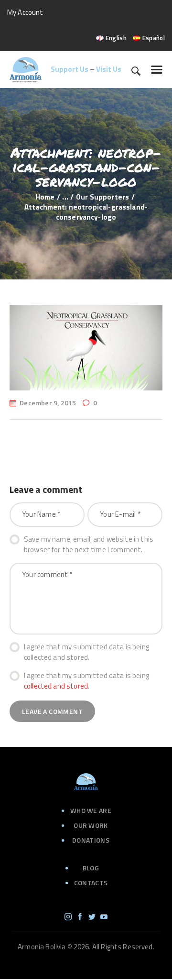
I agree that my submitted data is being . (86, 681)
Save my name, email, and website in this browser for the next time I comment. (88, 545)
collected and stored (56, 685)
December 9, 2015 (48, 403)
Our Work (91, 825)
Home (45, 197)
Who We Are (90, 810)
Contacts (91, 883)
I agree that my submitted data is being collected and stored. (86, 652)
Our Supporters (102, 197)
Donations (90, 840)
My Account (25, 12)
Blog (91, 868)
